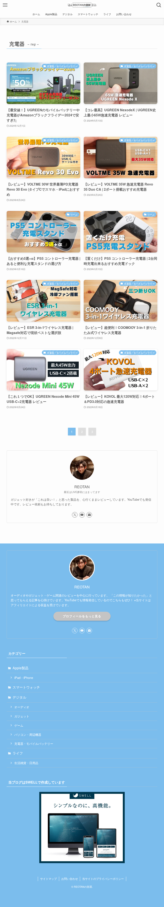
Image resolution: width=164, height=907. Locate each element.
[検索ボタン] (159, 5)
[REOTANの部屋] (82, 5)
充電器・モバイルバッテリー (33, 743)
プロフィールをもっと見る (82, 616)
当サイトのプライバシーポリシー (103, 879)
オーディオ (21, 707)
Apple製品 (20, 667)
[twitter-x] (75, 515)
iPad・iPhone (23, 677)
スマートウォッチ (26, 687)
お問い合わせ (69, 879)
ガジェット (21, 716)
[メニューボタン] (5, 5)
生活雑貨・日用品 (26, 762)
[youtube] (82, 515)
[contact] (89, 515)
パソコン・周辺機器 (27, 734)
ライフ (18, 753)
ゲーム (18, 725)
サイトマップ (48, 879)
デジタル (19, 697)
